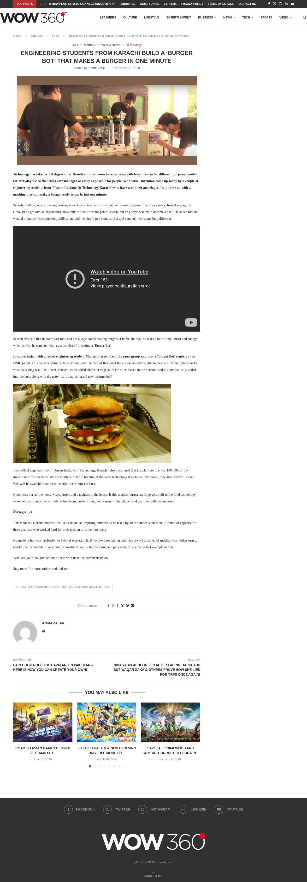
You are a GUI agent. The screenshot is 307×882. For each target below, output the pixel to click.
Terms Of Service (221, 3)
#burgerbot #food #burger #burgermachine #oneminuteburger (63, 586)
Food (55, 35)
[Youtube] (292, 4)
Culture (130, 17)
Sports (266, 17)
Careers (170, 3)
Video (283, 17)
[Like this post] (112, 606)
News (227, 17)
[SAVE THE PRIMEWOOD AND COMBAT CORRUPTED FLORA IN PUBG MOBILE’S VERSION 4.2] (170, 722)
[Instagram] (280, 4)
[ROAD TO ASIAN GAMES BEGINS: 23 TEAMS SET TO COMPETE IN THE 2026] (42, 722)
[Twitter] (274, 4)
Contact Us (247, 3)
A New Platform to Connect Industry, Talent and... (90, 4)
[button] (40, 4)
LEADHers (108, 17)
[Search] (304, 17)
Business (205, 17)
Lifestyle (151, 17)
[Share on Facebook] (118, 606)
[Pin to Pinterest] (127, 606)
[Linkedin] (286, 4)
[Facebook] (269, 4)
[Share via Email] (132, 606)
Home (17, 35)
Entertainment (178, 17)
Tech (246, 17)
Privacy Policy (192, 3)
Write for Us (149, 3)
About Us (128, 3)
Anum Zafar (96, 68)
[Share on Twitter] (122, 606)
